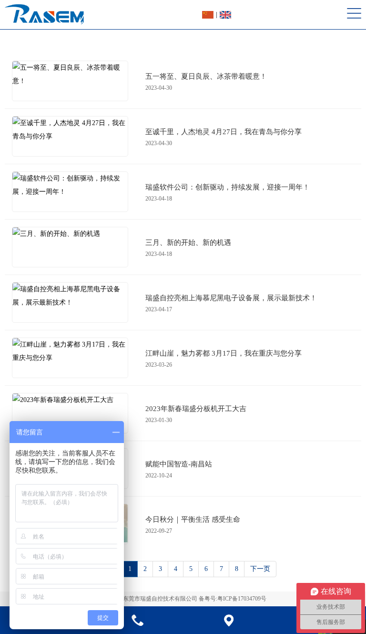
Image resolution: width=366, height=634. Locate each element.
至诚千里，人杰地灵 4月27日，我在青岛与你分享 (223, 132)
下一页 (260, 568)
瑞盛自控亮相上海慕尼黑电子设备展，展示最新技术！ (231, 298)
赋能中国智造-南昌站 (178, 464)
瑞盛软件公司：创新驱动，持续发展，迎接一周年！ (227, 187)
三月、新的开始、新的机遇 (188, 242)
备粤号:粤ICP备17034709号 (232, 598)
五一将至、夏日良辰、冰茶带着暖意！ (206, 76)
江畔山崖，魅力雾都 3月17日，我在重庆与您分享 (223, 353)
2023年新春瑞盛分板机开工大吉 (195, 408)
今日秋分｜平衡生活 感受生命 (192, 519)
